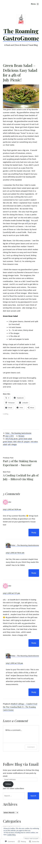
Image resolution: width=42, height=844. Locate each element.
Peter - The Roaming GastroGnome (18, 433)
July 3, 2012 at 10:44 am (15, 553)
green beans (7, 442)
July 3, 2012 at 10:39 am (12, 509)
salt (9, 444)
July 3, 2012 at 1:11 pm (11, 593)
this (27, 220)
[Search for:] (14, 795)
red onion (34, 442)
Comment (31, 747)
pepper (27, 442)
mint (14, 442)
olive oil (20, 442)
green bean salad (25, 439)
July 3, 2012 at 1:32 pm (14, 663)
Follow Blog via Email (20, 764)
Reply (33, 532)
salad (5, 444)
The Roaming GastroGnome (21, 34)
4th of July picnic (11, 439)
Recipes (21, 436)
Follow (8, 784)
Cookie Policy (11, 835)
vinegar (14, 444)
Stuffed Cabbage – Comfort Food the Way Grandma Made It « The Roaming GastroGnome (20, 707)
